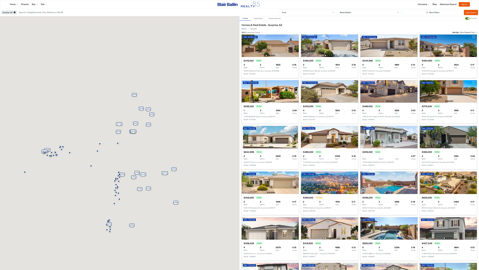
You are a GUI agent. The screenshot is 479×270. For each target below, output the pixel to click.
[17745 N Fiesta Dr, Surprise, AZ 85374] (329, 182)
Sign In (464, 4)
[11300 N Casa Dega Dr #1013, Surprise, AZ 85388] (389, 91)
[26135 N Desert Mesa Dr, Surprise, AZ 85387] (448, 182)
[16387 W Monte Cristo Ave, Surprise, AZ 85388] (270, 45)
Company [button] (422, 4)
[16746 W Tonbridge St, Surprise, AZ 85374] (448, 45)
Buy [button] (33, 4)
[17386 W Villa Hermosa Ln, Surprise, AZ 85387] (448, 228)
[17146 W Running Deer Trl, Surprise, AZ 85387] (329, 137)
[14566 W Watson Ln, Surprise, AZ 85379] (329, 91)
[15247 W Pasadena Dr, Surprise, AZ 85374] (270, 182)
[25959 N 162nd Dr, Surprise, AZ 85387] (389, 182)
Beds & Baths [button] (345, 12)
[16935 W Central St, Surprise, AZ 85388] (448, 91)
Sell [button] (42, 4)
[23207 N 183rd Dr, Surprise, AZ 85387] (389, 45)
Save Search (471, 12)
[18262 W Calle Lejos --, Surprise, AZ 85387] (329, 228)
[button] (14, 12)
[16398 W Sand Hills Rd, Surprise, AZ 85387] (329, 45)
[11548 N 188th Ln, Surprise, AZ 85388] (389, 228)
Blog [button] (435, 4)
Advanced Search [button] (448, 4)
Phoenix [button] (25, 4)
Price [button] (284, 12)
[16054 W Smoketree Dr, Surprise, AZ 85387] (448, 137)
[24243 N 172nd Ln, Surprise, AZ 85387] (270, 137)
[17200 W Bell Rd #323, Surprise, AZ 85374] (270, 91)
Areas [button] (13, 4)
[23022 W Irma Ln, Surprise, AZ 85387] (270, 228)
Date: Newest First (467, 32)
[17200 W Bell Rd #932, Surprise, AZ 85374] (389, 137)
